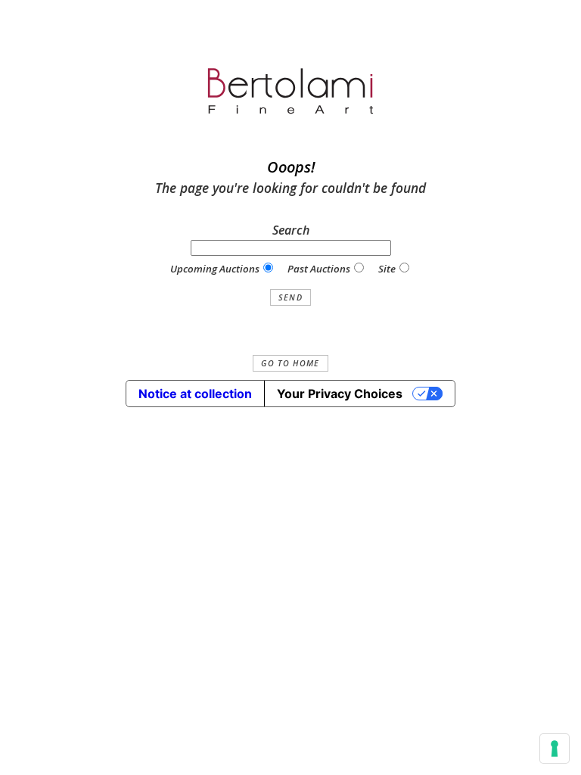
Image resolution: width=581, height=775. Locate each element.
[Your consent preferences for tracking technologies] (554, 748)
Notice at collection (195, 393)
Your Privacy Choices (339, 393)
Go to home (290, 363)
